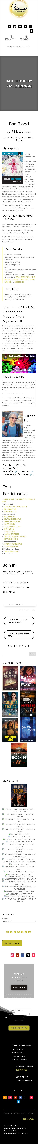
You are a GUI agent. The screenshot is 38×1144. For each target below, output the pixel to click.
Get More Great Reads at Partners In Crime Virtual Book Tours (16, 587)
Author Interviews (24, 1081)
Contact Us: (28, 1119)
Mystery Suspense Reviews (15, 537)
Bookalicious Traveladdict (15, 507)
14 (28, 994)
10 (21, 994)
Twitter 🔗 (26, 475)
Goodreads (19, 282)
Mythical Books (11, 539)
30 (30, 997)
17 (7, 997)
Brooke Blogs (9, 517)
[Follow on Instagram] (14, 26)
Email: (11, 1014)
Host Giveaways (18, 1056)
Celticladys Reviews (12, 519)
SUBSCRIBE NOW (19, 1028)
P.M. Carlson (33, 610)
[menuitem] (26, 38)
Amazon (24, 279)
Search (32, 654)
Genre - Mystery (23, 610)
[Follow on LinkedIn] (18, 1101)
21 (14, 997)
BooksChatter (10, 512)
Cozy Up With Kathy (12, 527)
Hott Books (9, 529)
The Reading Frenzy (12, 551)
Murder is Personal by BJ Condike (19, 977)
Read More (19, 987)
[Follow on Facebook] (25, 26)
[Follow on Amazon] (9, 26)
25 (21, 997)
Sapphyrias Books (12, 546)
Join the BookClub (19, 1060)
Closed (21, 604)
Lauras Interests (12, 534)
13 (26, 994)
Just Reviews (9, 531)
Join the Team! (18, 1049)
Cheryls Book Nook (12, 522)
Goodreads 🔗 (26, 472)
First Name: (11, 1010)
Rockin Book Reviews (13, 544)
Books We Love (22, 1077)
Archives (5, 919)
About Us (19, 1090)
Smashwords (9, 475)
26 (23, 997)
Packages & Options (24, 1066)
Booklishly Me (10, 509)
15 (30, 994)
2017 (16, 604)
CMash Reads (10, 524)
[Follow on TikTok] (31, 31)
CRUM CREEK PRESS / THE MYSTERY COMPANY (20, 278)
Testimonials (21, 1070)
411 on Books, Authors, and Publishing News (18, 500)
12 (24, 994)
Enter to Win (12, 943)
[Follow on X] (30, 26)
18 (9, 997)
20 (12, 997)
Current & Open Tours (21, 1046)
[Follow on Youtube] (20, 26)
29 (28, 997)
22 (16, 997)
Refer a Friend (17, 1053)
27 (25, 997)
